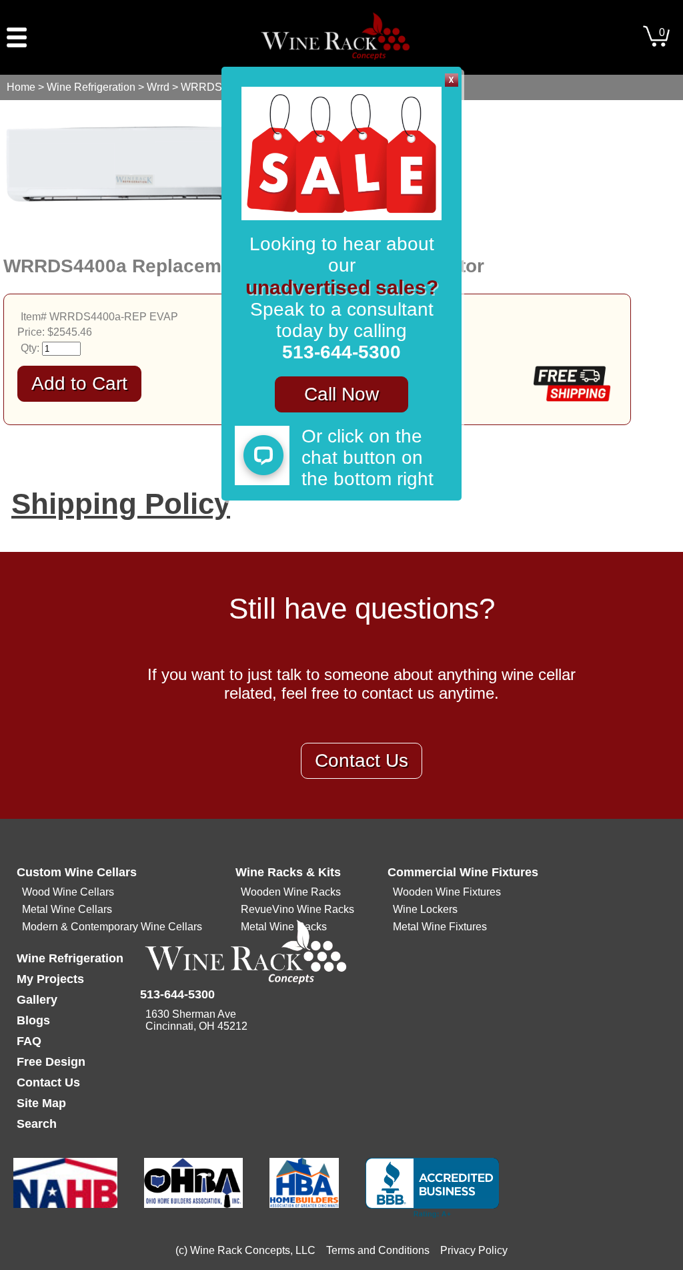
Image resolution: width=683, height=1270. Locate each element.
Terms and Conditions (378, 1250)
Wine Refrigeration (91, 87)
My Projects (50, 979)
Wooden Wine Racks (291, 892)
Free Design (51, 1061)
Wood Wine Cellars (68, 892)
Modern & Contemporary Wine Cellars (112, 926)
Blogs (33, 1020)
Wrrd (158, 87)
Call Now (341, 394)
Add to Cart (79, 383)
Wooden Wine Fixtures (447, 892)
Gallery (37, 999)
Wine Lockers (425, 909)
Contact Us (361, 760)
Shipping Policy (120, 503)
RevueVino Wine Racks (297, 909)
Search (37, 1124)
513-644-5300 (177, 994)
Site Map (41, 1103)
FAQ (29, 1041)
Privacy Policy (474, 1250)
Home (21, 87)
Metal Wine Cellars (67, 909)
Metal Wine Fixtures (440, 926)
